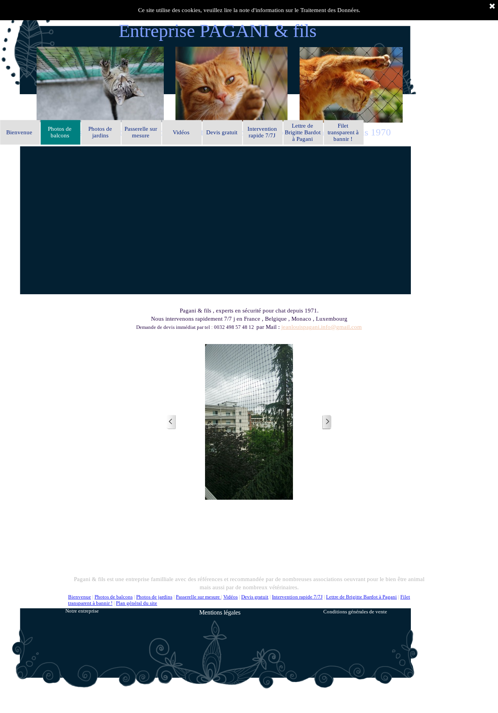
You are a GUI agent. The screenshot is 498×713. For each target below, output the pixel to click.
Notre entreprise (82, 611)
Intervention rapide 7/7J (297, 597)
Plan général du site (136, 603)
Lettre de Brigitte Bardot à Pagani (361, 597)
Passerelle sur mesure (198, 597)
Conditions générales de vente (355, 612)
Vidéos (230, 597)
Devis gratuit (254, 597)
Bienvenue (79, 597)
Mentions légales (219, 612)
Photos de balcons (114, 597)
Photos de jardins (154, 597)
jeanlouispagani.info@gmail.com (321, 327)
